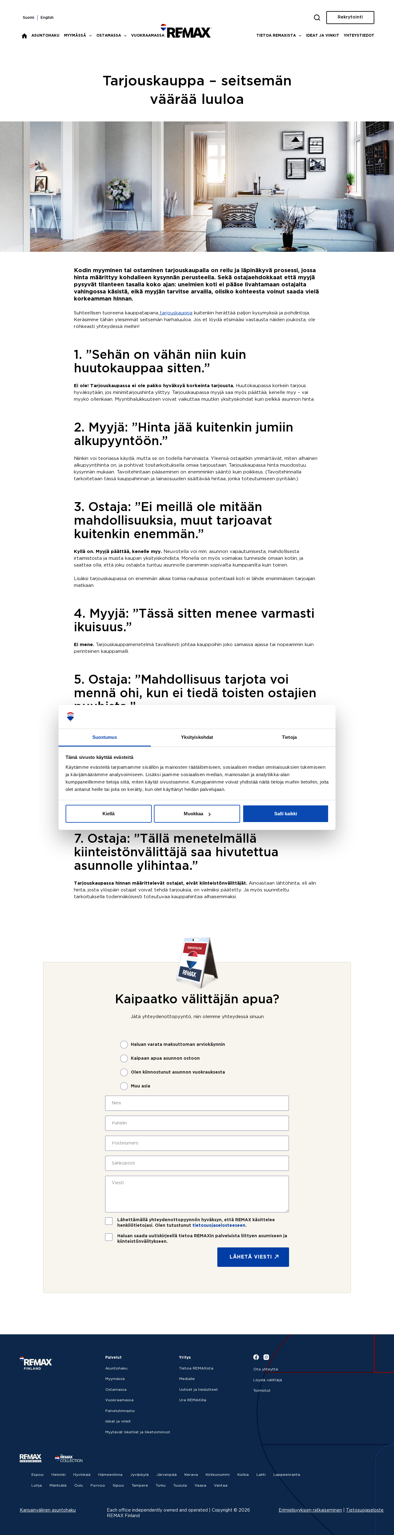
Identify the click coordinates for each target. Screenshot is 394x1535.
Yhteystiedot (359, 35)
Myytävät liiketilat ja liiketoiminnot (137, 1432)
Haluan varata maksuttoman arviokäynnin (178, 1044)
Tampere (140, 1485)
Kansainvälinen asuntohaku (48, 1510)
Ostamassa (108, 35)
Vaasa (200, 1485)
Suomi (28, 17)
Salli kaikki (285, 813)
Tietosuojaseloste (365, 1510)
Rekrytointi (350, 17)
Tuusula (180, 1485)
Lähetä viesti (251, 1257)
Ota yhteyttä (265, 1369)
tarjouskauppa (175, 313)
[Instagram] (266, 1357)
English (47, 17)
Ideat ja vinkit (322, 35)
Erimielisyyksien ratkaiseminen (310, 1510)
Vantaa (220, 1485)
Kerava (191, 1474)
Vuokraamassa (147, 35)
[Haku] (317, 17)
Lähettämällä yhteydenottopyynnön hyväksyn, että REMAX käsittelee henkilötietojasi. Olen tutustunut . (196, 1222)
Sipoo (118, 1485)
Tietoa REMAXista (276, 35)
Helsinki (58, 1474)
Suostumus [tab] (104, 737)
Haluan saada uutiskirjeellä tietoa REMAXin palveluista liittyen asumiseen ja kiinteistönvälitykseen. (202, 1238)
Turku (161, 1485)
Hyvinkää (81, 1474)
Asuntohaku (45, 35)
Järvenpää (166, 1474)
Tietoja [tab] (289, 737)
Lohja (36, 1485)
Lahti (261, 1474)
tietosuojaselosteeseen (218, 1225)
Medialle (187, 1379)
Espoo (37, 1474)
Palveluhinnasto (120, 1411)
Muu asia (140, 1086)
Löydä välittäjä (267, 1380)
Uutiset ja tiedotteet (198, 1389)
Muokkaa (193, 813)
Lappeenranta (286, 1474)
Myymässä (75, 35)
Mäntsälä (58, 1485)
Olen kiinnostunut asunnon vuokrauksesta (178, 1072)
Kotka (243, 1474)
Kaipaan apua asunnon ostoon (165, 1058)
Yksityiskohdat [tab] (197, 737)
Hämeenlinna (110, 1474)
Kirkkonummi (218, 1474)
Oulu (78, 1485)
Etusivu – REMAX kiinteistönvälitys (24, 36)
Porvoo (97, 1485)
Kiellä (109, 813)
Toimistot (262, 1390)
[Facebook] (256, 1357)
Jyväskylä (139, 1474)
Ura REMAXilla (192, 1400)
